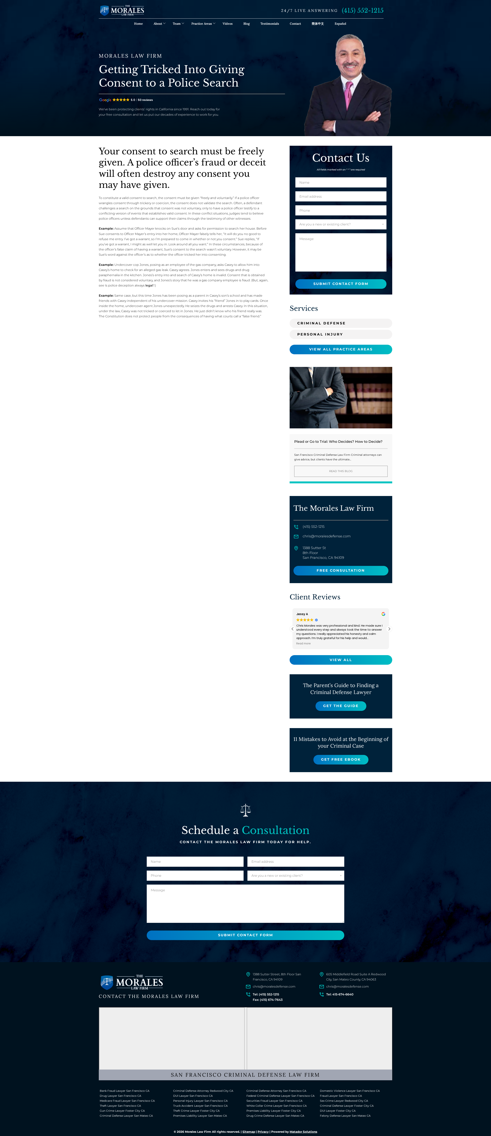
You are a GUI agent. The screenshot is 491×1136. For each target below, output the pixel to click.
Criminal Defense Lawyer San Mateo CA (126, 1115)
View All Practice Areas (341, 349)
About (158, 23)
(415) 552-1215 (363, 10)
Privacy (263, 1132)
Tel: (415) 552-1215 (266, 994)
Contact (295, 23)
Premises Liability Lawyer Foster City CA (273, 1110)
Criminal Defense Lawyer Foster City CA (347, 1105)
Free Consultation (341, 570)
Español (340, 23)
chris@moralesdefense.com (327, 536)
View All (341, 660)
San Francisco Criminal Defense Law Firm (245, 1074)
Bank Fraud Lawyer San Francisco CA (124, 1091)
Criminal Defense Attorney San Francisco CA (276, 1091)
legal (149, 285)
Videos (228, 23)
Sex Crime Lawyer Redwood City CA (344, 1100)
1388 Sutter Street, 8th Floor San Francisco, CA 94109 (277, 976)
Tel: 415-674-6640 (339, 994)
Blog (246, 23)
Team (177, 23)
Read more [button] (303, 643)
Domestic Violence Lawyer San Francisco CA (350, 1091)
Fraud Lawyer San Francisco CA (341, 1096)
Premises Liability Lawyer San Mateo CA (200, 1115)
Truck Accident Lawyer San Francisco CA (200, 1105)
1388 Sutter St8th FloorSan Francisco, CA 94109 (323, 553)
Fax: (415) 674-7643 (268, 1000)
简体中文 (318, 23)
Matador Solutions (303, 1132)
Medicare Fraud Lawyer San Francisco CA (127, 1100)
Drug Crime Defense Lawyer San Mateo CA (275, 1115)
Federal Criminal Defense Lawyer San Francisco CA (280, 1096)
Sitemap (248, 1132)
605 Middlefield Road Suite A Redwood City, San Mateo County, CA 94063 (356, 976)
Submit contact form (340, 284)
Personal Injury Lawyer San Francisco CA (200, 1100)
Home (138, 23)
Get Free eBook (341, 759)
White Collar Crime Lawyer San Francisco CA (276, 1105)
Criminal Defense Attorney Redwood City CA (203, 1091)
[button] (389, 629)
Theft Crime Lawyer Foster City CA (196, 1110)
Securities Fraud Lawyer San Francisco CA (274, 1100)
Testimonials (269, 23)
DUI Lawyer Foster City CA (338, 1110)
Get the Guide (341, 706)
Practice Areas (201, 23)
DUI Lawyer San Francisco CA (193, 1096)
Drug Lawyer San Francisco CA (120, 1096)
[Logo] (131, 982)
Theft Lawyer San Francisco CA (120, 1105)
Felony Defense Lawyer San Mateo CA (345, 1115)
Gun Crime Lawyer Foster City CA (122, 1110)
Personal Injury (320, 334)
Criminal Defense (321, 323)
